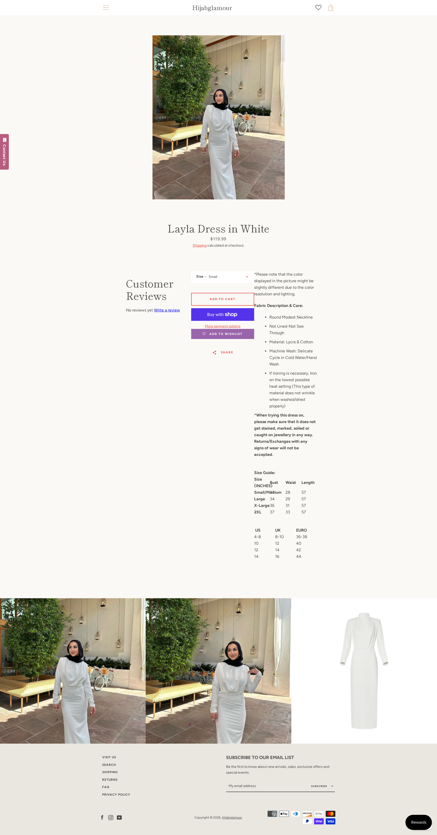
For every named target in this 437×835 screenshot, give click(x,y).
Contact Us (4, 154)
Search (109, 765)
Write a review (167, 310)
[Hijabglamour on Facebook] (102, 817)
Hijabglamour (212, 7)
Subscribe (319, 786)
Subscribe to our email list (260, 757)
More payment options (223, 326)
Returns (110, 779)
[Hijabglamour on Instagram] (110, 817)
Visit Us (109, 757)
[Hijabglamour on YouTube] (119, 817)
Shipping (200, 245)
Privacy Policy (116, 794)
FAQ (105, 787)
